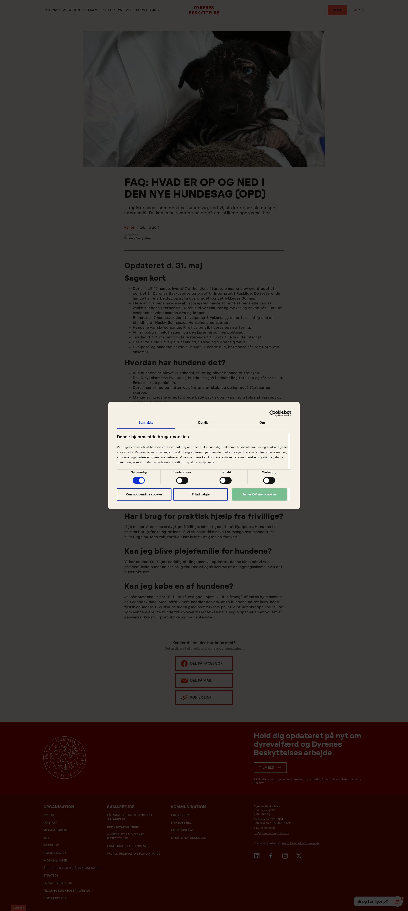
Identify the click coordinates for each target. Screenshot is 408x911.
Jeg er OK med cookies (259, 494)
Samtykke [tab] (146, 422)
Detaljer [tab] (204, 422)
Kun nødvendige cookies (144, 494)
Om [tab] (262, 422)
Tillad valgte (201, 494)
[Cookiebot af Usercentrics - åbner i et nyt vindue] (272, 413)
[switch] (182, 480)
